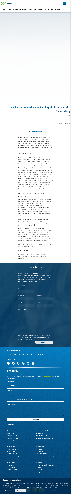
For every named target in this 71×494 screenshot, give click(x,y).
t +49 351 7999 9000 (41, 453)
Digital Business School (21, 354)
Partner (9, 354)
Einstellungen (8, 491)
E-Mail (39, 302)
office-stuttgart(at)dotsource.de (16, 473)
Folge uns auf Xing (13, 363)
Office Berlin (39, 428)
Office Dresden (40, 446)
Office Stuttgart (11, 462)
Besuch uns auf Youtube (28, 363)
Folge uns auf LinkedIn (8, 363)
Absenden (44, 342)
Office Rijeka (39, 462)
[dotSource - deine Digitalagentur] (7, 3)
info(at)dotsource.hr (42, 473)
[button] (64, 3)
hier (27, 254)
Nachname (40, 295)
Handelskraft (39, 354)
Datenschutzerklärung (51, 487)
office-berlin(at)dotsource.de (44, 438)
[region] (35, 9)
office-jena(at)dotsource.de (15, 441)
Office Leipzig (11, 446)
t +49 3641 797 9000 (12, 435)
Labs (31, 354)
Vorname (21, 295)
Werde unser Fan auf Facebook (18, 363)
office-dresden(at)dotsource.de (45, 457)
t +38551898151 (40, 469)
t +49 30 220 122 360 (41, 435)
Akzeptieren (20, 491)
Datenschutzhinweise (34, 337)
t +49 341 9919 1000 (12, 453)
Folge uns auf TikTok (33, 363)
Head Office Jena (12, 428)
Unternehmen (22, 288)
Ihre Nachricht (22, 309)
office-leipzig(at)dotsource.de (16, 457)
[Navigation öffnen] (68, 3)
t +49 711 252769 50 (12, 469)
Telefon (20, 302)
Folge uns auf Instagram (23, 363)
